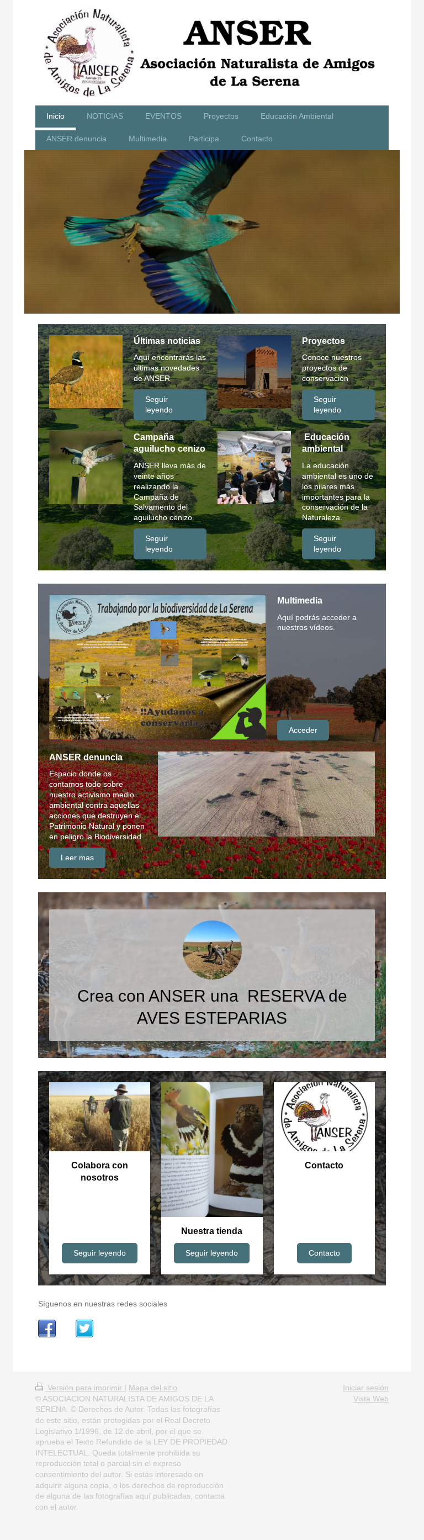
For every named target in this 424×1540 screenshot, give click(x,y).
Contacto (324, 1252)
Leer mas (77, 857)
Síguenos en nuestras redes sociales (102, 1303)
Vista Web (371, 1398)
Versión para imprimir (84, 1387)
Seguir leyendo (159, 404)
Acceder (303, 730)
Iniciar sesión (366, 1387)
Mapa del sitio (153, 1387)
